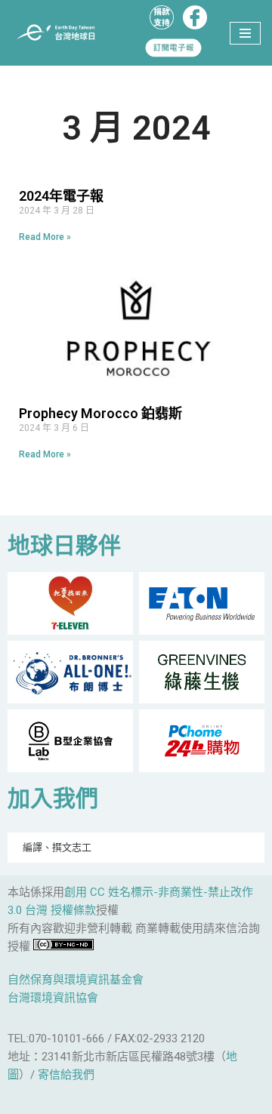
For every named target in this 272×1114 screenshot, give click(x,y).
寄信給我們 (66, 1075)
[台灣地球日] (60, 33)
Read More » (45, 237)
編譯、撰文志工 (57, 847)
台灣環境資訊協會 (53, 998)
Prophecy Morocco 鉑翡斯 (100, 413)
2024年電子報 (61, 196)
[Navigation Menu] (245, 33)
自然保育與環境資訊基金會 (76, 979)
